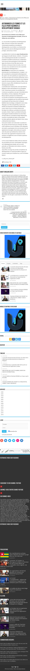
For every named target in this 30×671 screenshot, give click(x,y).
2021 (2, 401)
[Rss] (10, 339)
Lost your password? (7, 434)
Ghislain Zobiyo (6, 30)
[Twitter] (16, 339)
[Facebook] (13, 339)
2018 (2, 407)
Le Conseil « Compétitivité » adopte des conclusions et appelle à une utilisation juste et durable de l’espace (13, 581)
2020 (2, 403)
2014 (2, 414)
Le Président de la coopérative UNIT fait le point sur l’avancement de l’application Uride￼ (18, 277)
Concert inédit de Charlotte (9, 15)
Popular (8, 263)
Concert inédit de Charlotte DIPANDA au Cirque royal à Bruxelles (17, 626)
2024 (2, 395)
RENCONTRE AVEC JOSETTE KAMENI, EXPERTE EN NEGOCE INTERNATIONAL (18, 618)
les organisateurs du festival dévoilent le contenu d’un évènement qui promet (18, 572)
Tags (21, 263)
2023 (2, 397)
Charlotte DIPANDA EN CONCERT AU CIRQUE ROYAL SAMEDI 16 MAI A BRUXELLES (18, 298)
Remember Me (13, 431)
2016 (2, 411)
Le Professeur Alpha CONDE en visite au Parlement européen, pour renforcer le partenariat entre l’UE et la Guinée (12, 207)
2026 (2, 392)
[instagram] (19, 339)
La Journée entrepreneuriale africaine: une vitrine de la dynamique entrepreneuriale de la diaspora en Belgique (19, 602)
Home (2, 17)
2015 (2, 412)
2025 (2, 394)
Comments (15, 263)
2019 (2, 405)
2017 (2, 409)
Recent (3, 263)
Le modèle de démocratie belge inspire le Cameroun (19, 589)
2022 (2, 399)
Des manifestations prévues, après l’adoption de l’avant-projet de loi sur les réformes (19, 555)
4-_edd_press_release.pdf (8, 158)
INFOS (6, 17)
